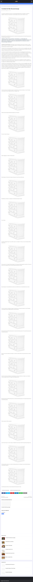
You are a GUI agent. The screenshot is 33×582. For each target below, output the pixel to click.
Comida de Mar (4, 10)
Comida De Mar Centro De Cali (9, 553)
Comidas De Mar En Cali (8, 549)
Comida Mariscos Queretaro (9, 541)
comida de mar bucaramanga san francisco (15, 490)
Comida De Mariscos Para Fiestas (10, 568)
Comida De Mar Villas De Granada (10, 537)
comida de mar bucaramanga (6, 6)
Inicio (2, 6)
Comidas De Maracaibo (8, 545)
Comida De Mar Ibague (8, 572)
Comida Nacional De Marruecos (9, 564)
